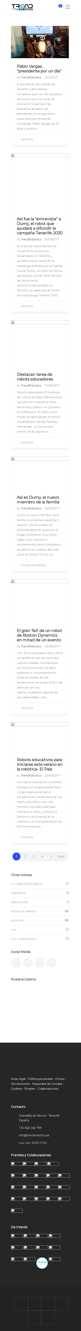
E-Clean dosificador (26, 883)
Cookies (16, 1088)
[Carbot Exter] (19, 1014)
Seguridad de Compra (47, 1084)
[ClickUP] (19, 994)
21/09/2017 (51, 239)
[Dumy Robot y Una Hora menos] (58, 994)
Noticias (27, 139)
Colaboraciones (48, 1088)
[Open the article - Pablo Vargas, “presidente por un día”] (40, 42)
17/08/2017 (52, 385)
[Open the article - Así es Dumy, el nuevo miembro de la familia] (40, 473)
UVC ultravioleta (23, 938)
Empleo (29, 1088)
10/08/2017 (52, 508)
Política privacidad (40, 1079)
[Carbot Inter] (58, 1014)
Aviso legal (18, 1079)
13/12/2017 (51, 77)
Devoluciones (20, 1084)
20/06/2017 (52, 775)
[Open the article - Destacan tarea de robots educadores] (40, 343)
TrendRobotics (31, 77)
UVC (14, 929)
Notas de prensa (33, 565)
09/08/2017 (52, 646)
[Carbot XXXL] (39, 994)
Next (61, 856)
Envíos (59, 1079)
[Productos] (39, 1014)
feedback (18, 893)
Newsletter (19, 902)
